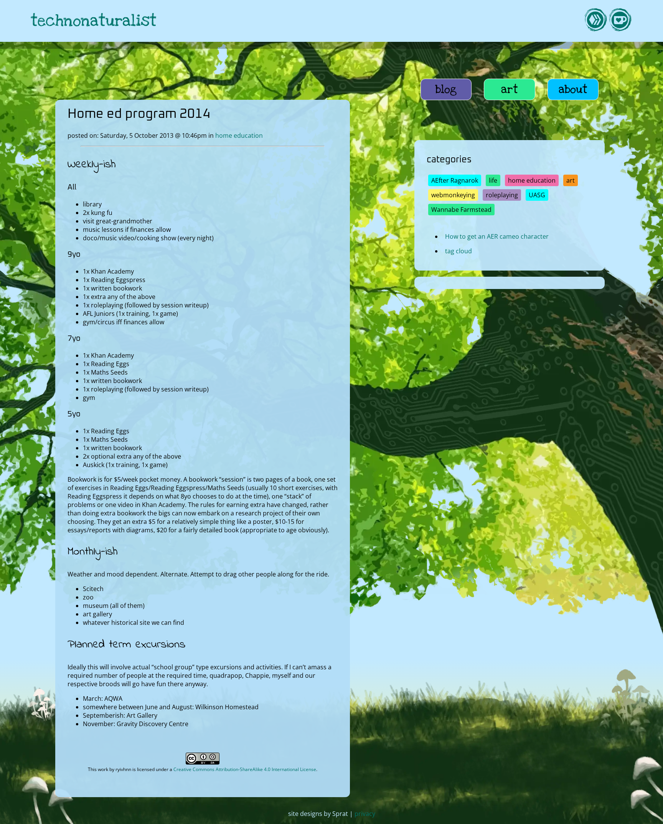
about (573, 89)
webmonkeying (453, 195)
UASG (537, 195)
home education (239, 135)
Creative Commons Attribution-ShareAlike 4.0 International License (244, 769)
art (509, 89)
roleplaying (502, 195)
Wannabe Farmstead (461, 209)
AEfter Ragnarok (454, 180)
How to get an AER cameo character (497, 236)
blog (446, 89)
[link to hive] (595, 21)
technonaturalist (94, 21)
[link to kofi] (620, 21)
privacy (365, 813)
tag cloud (458, 251)
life (493, 180)
